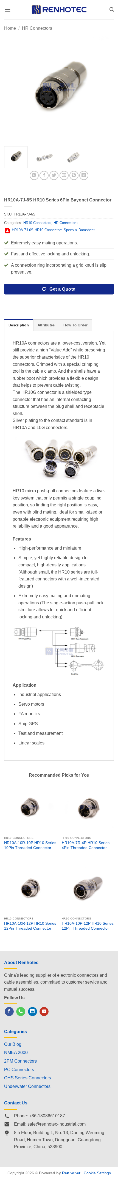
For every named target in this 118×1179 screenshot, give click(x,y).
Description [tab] (19, 325)
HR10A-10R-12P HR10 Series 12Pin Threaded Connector (30, 925)
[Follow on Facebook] (9, 1011)
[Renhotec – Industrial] (59, 9)
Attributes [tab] (46, 325)
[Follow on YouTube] (44, 1011)
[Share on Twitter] (53, 175)
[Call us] (20, 1011)
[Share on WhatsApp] (34, 175)
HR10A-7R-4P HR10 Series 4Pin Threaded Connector (85, 845)
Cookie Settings (97, 1173)
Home (10, 28)
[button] (7, 9)
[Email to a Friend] (64, 175)
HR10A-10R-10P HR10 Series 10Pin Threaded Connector (30, 845)
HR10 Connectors (37, 223)
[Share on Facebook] (44, 175)
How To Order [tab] (75, 325)
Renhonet (71, 1173)
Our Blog (12, 1044)
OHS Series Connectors (27, 1078)
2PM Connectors (20, 1061)
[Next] (105, 87)
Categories (15, 1031)
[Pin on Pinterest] (73, 175)
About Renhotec (21, 962)
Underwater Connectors (27, 1086)
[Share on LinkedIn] (83, 175)
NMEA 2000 (16, 1052)
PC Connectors (19, 1069)
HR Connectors (37, 28)
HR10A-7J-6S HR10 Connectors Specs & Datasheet (53, 230)
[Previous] (13, 87)
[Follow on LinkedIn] (32, 1011)
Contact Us (15, 1103)
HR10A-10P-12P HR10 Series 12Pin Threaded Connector (88, 925)
